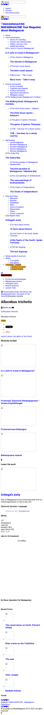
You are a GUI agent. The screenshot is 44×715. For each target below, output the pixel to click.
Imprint (8, 8)
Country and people (13, 84)
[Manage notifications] (5, 710)
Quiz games (14, 262)
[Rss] (1, 4)
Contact (8, 10)
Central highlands (16, 142)
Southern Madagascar (18, 147)
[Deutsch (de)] (11, 511)
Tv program (14, 260)
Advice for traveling (17, 40)
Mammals (14, 198)
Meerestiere (15, 209)
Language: (9, 265)
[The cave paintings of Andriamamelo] (25, 176)
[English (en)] (24, 511)
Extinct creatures (17, 213)
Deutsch (22, 267)
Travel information (12, 37)
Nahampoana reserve (13, 281)
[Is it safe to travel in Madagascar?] (19, 48)
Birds (12, 205)
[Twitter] (4, 4)
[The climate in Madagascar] (21, 57)
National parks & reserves (15, 256)
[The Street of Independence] (22, 187)
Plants (12, 211)
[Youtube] (6, 4)
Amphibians (14, 203)
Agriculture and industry (19, 93)
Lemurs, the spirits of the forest (16, 336)
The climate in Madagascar (23, 61)
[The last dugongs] (18, 247)
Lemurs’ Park (10, 288)
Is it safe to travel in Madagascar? (22, 53)
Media (7, 258)
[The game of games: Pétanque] (23, 120)
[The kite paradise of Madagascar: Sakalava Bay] (26, 164)
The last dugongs (18, 251)
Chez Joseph (11, 675)
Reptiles (13, 200)
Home (7, 35)
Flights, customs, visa (18, 44)
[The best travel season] (20, 66)
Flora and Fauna (11, 196)
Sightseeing (10, 140)
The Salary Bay (12, 157)
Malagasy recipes (17, 95)
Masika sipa (7, 307)
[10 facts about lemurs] (19, 225)
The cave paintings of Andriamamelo (20, 181)
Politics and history (17, 91)
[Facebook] (3, 4)
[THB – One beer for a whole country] (25, 129)
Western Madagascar (18, 151)
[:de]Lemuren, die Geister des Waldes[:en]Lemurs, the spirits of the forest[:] (16, 294)
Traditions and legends (19, 88)
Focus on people (16, 86)
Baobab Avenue (13, 690)
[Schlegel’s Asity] (12, 216)
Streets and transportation (20, 42)
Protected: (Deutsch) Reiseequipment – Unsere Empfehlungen (20, 402)
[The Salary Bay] (12, 153)
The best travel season (21, 70)
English (20, 269)
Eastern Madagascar (18, 149)
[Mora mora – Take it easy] (21, 75)
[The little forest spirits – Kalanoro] (24, 108)
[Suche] (2, 2)
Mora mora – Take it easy (22, 79)
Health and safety (17, 46)
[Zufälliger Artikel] (2, 273)
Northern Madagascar (18, 145)
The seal (9, 659)
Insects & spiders (17, 207)
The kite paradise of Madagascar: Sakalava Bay (23, 170)
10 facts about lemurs (21, 229)
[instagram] (8, 4)
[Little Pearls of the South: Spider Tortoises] (26, 236)
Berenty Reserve (12, 286)
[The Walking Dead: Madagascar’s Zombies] (23, 97)
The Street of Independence (23, 191)
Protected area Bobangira (15, 279)
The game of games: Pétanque (25, 124)
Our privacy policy (12, 13)
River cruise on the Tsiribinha (19, 643)
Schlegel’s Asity (13, 220)
